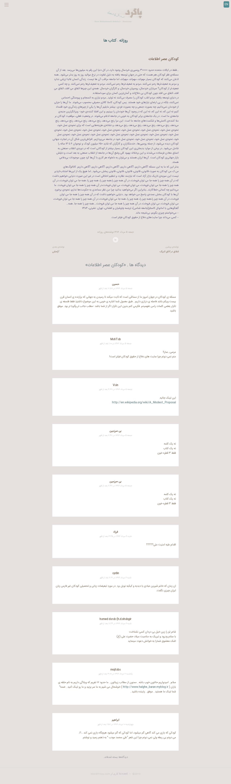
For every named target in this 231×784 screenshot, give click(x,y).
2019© (136, 774)
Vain (115, 385)
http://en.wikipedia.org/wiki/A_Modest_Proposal (144, 402)
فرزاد (115, 532)
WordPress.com (100, 774)
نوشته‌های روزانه (105, 232)
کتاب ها (109, 40)
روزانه (123, 40)
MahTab (115, 339)
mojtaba (115, 669)
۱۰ (115, 240)
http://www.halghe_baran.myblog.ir (145, 687)
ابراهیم (115, 720)
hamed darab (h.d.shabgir (115, 619)
